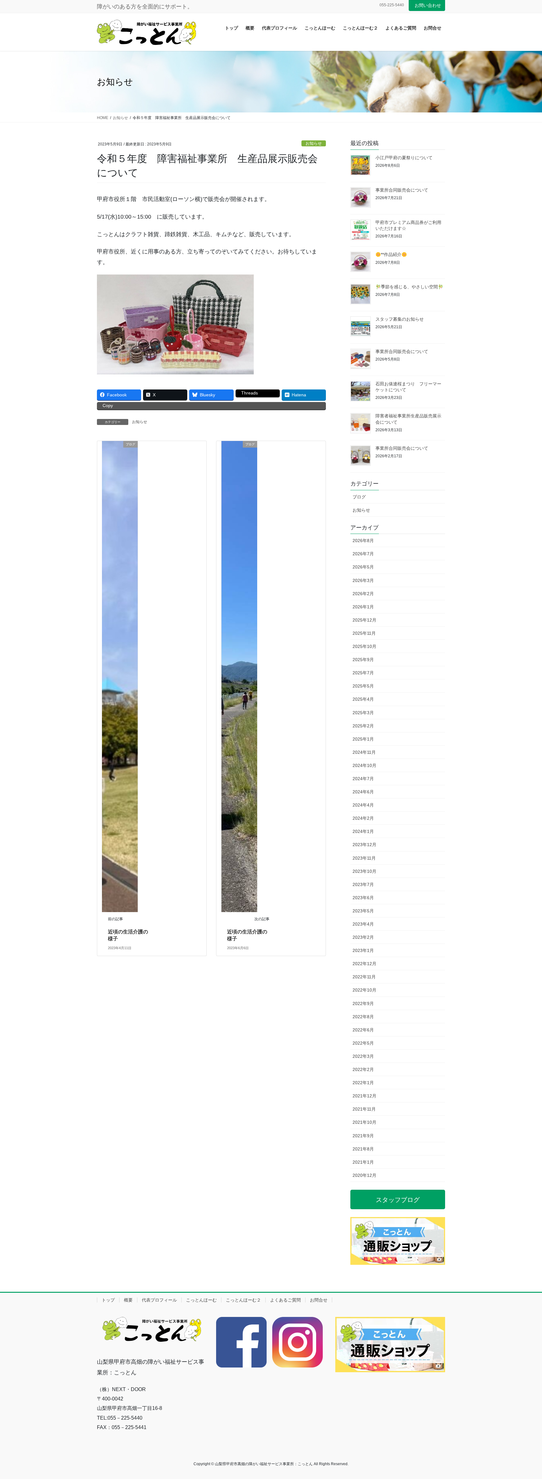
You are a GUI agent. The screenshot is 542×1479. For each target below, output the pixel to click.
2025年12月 (364, 620)
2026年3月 (363, 580)
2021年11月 (364, 1109)
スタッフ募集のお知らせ (399, 319)
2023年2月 (363, 937)
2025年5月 (363, 685)
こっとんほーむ (201, 1299)
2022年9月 (363, 1003)
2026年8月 (363, 540)
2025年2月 (363, 725)
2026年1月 (363, 606)
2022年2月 (363, 1069)
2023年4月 (363, 924)
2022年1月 (363, 1082)
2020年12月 (364, 1175)
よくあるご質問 (285, 1299)
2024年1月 (363, 831)
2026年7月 (363, 553)
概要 (128, 1299)
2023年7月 (363, 884)
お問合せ (318, 1299)
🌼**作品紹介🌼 (391, 254)
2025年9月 (363, 659)
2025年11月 (364, 633)
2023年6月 (363, 897)
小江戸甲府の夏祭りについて (404, 157)
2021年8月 (363, 1148)
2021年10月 (364, 1122)
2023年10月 (364, 871)
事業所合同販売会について (401, 190)
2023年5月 (363, 910)
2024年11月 (364, 752)
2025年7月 (363, 672)
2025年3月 (363, 712)
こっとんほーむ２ (243, 1299)
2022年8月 (363, 1016)
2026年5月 (363, 566)
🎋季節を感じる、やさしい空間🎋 (409, 286)
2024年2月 (363, 818)
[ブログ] (120, 676)
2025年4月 (363, 699)
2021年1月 (363, 1162)
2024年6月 (363, 791)
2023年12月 (364, 844)
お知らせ (314, 143)
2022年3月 (363, 1056)
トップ (108, 1299)
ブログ (359, 496)
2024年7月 (363, 778)
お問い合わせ (428, 5)
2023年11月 (364, 858)
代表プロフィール (159, 1299)
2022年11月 (364, 976)
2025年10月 (364, 646)
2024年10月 (364, 765)
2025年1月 (363, 739)
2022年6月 (363, 1029)
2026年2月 (363, 593)
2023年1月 (363, 950)
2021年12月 (364, 1095)
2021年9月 (363, 1135)
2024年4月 (363, 804)
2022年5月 (363, 1043)
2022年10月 (364, 989)
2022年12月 (364, 963)
